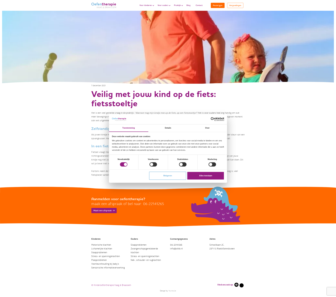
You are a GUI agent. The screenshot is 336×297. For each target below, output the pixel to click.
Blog (188, 5)
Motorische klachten (101, 245)
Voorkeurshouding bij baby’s (105, 264)
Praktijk (177, 5)
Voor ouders (163, 5)
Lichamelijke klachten (101, 248)
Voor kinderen (146, 5)
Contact (199, 5)
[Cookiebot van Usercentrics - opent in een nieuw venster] (212, 119)
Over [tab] (207, 128)
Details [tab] (168, 128)
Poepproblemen (99, 260)
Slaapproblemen (99, 252)
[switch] (153, 164)
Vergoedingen (235, 5)
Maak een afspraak (102, 210)
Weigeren (167, 175)
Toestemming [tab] (128, 128)
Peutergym (218, 5)
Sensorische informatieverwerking (108, 267)
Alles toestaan (205, 175)
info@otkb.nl (176, 248)
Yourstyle (172, 291)
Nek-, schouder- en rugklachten (146, 260)
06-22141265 (176, 245)
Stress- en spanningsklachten (105, 256)
